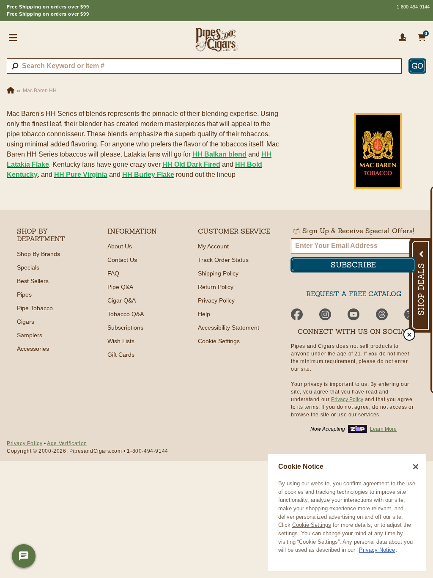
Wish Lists (120, 341)
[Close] (415, 466)
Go (417, 66)
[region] (347, 512)
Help (204, 314)
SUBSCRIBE (353, 265)
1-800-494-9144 (413, 6)
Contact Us (122, 259)
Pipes (24, 294)
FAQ (113, 273)
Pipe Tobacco (35, 308)
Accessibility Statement (228, 327)
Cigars (25, 321)
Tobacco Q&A (125, 314)
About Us (119, 246)
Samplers (29, 335)
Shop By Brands (38, 253)
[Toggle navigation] (13, 37)
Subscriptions (125, 327)
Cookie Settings (311, 525)
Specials (28, 267)
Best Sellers (33, 281)
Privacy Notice (377, 550)
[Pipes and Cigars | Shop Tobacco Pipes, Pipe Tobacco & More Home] (216, 43)
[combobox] (204, 66)
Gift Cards (120, 354)
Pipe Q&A (120, 286)
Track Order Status (223, 259)
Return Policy (215, 286)
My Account (213, 246)
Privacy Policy (216, 300)
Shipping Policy (218, 273)
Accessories (33, 348)
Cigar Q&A (121, 300)
